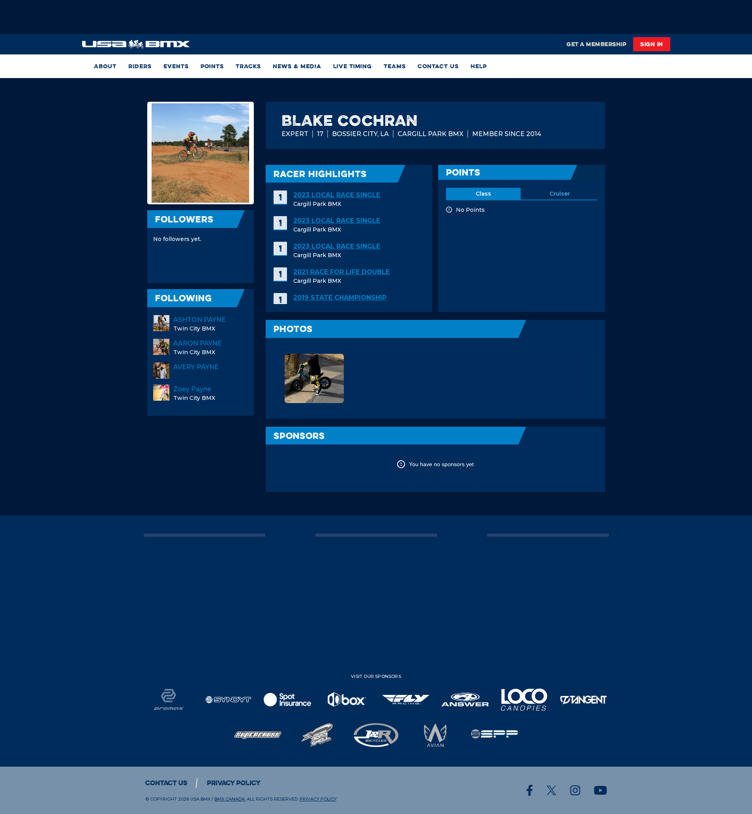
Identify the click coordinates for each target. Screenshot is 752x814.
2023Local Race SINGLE (336, 195)
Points (212, 66)
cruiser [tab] (559, 193)
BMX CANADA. (230, 799)
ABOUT (105, 66)
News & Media (297, 66)
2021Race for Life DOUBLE (341, 272)
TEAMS (395, 66)
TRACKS (248, 66)
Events (176, 66)
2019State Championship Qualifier (339, 302)
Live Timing (352, 66)
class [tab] (483, 193)
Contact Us (438, 66)
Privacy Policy (234, 783)
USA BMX (200, 799)
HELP (479, 66)
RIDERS (140, 66)
